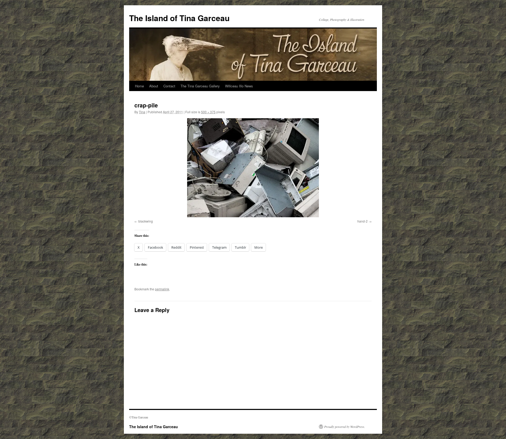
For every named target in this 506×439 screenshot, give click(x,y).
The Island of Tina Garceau (179, 17)
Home (139, 85)
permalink (162, 289)
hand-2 (362, 221)
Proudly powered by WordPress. (344, 426)
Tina (142, 112)
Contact (169, 85)
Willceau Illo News (239, 85)
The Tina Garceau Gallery (200, 85)
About (153, 85)
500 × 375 (208, 112)
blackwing (145, 221)
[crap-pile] (253, 167)
